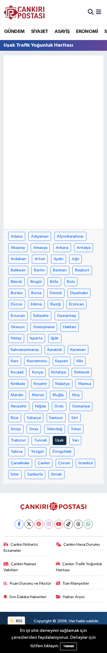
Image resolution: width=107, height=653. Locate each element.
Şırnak (56, 474)
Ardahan (18, 259)
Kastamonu (37, 361)
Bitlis (54, 282)
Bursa (36, 293)
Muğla (58, 395)
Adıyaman (40, 236)
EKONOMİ (87, 31)
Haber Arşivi (74, 597)
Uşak (59, 440)
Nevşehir (19, 406)
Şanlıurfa (35, 474)
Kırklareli (81, 372)
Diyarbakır (79, 293)
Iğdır (55, 338)
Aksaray (18, 248)
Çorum (64, 463)
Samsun (56, 418)
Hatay (16, 338)
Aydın (58, 259)
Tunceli (40, 440)
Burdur (17, 293)
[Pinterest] (38, 524)
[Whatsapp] (88, 524)
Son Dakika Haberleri (27, 597)
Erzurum (18, 316)
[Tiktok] (68, 524)
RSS (18, 621)
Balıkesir (18, 270)
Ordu (59, 406)
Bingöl (36, 282)
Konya (37, 372)
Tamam (68, 646)
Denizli (56, 293)
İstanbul (85, 463)
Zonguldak (62, 451)
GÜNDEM (14, 31)
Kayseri (61, 361)
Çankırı (44, 463)
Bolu (71, 282)
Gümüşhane (44, 327)
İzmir (15, 474)
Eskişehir (41, 316)
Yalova (16, 451)
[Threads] (78, 524)
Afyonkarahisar (70, 236)
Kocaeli (17, 372)
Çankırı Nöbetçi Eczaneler (21, 547)
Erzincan (76, 304)
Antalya (84, 248)
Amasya (40, 248)
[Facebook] (19, 524)
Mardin (17, 395)
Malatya (62, 384)
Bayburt (82, 270)
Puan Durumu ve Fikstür (30, 583)
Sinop (16, 429)
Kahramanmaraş (25, 350)
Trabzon (18, 440)
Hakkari (69, 327)
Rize (14, 418)
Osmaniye (81, 406)
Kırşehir (40, 384)
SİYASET (39, 31)
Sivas (33, 429)
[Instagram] (48, 524)
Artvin (40, 259)
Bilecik (16, 282)
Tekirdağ (54, 429)
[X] (28, 524)
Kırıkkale (18, 384)
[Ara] (91, 12)
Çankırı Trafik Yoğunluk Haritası (79, 567)
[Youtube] (58, 524)
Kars (14, 361)
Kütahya (58, 372)
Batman (60, 270)
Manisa (84, 384)
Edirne (36, 304)
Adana (16, 236)
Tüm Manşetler (75, 583)
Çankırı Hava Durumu (81, 544)
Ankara (62, 248)
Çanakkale (20, 463)
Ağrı (75, 259)
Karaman (78, 350)
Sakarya (34, 418)
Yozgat (37, 451)
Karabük (54, 350)
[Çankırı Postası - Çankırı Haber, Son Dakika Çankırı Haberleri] (24, 12)
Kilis (80, 361)
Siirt (74, 418)
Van (75, 440)
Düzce (16, 304)
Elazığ (55, 304)
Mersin (38, 395)
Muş (76, 395)
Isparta (36, 338)
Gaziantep (66, 316)
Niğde (40, 406)
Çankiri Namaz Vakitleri (20, 567)
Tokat (76, 429)
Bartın (39, 270)
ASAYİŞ (62, 31)
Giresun (18, 327)
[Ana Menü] (98, 12)
